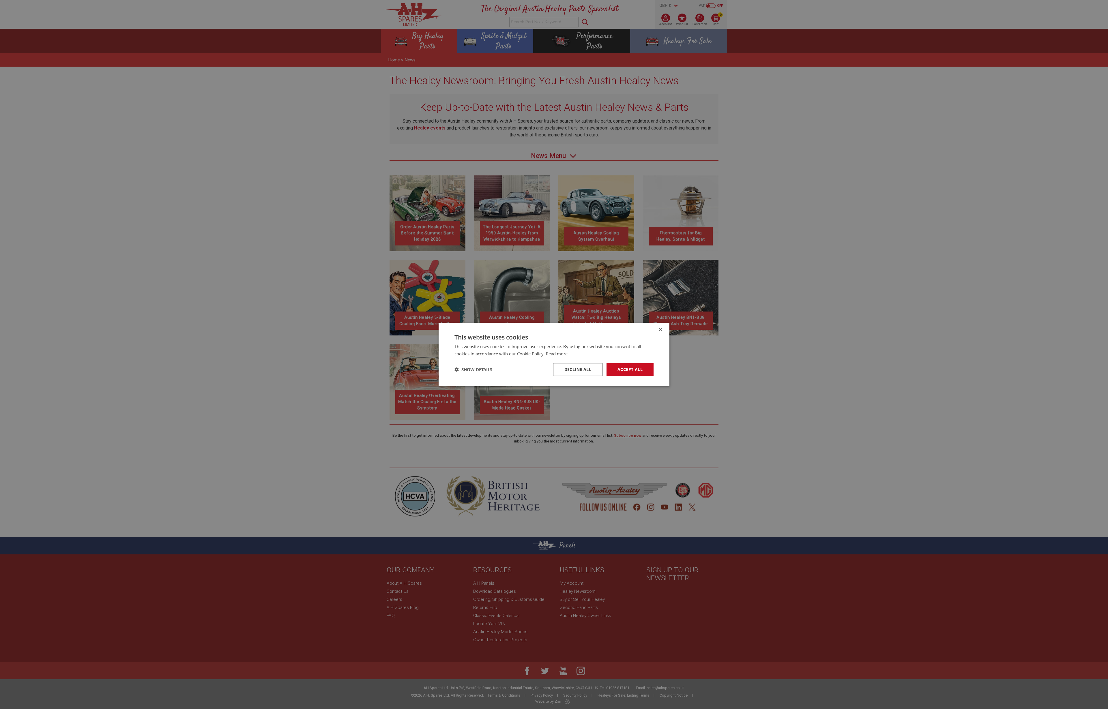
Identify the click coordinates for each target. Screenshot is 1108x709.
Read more (557, 354)
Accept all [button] (630, 369)
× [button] (660, 330)
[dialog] (554, 354)
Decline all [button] (577, 369)
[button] (473, 369)
